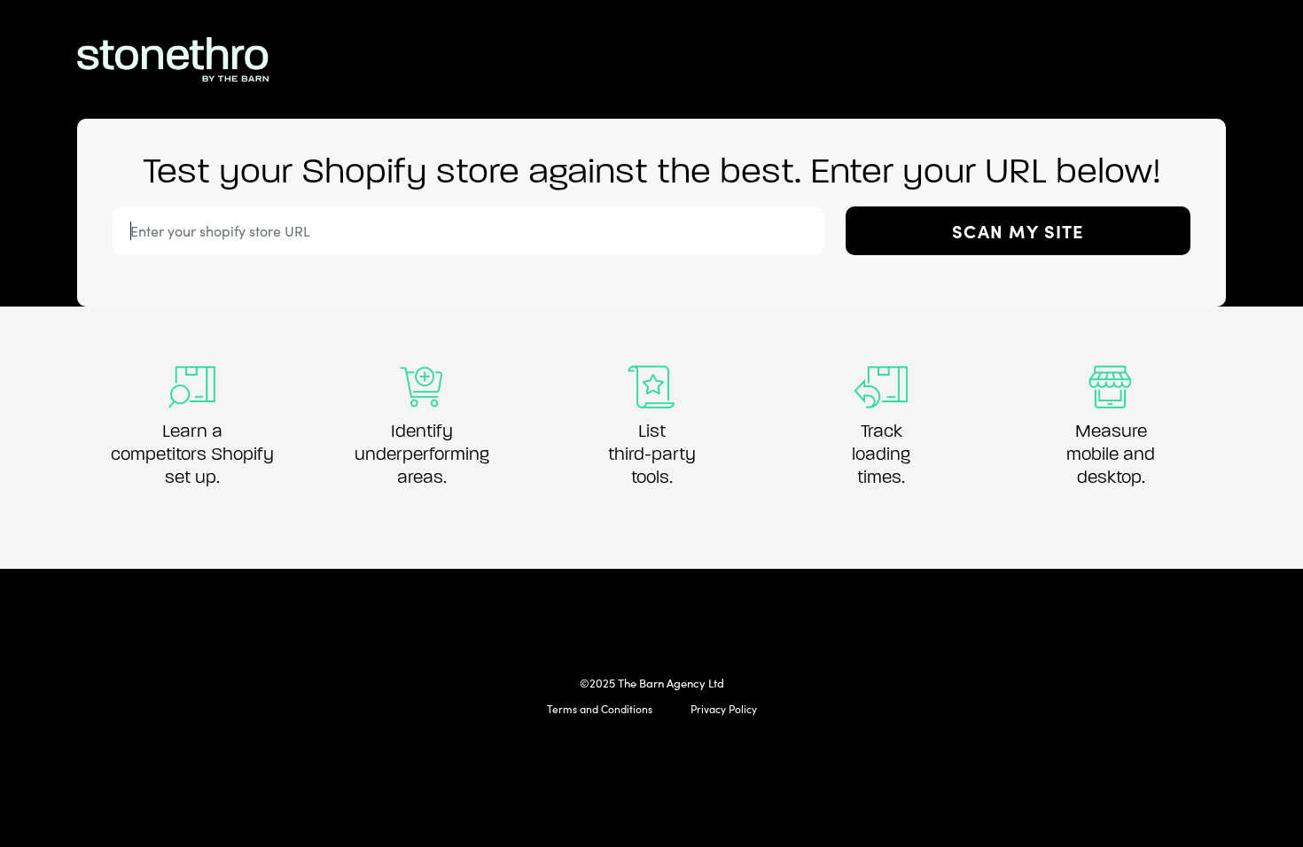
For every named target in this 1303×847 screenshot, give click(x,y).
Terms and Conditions (599, 709)
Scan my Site (1017, 230)
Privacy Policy (724, 709)
